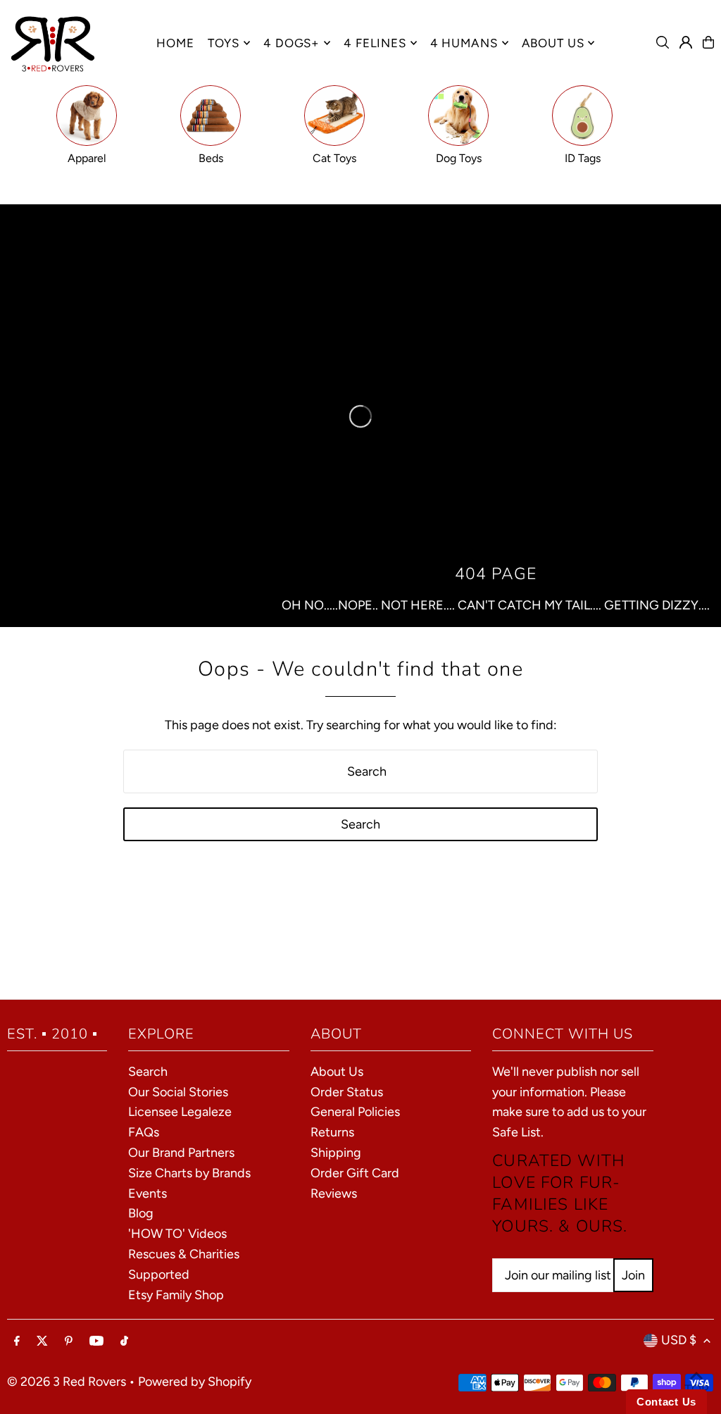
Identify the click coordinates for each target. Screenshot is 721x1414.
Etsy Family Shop (176, 1295)
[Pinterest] (69, 1341)
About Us (337, 1071)
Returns (332, 1132)
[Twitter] (42, 1341)
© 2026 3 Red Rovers (66, 1381)
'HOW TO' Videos (177, 1233)
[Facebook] (17, 1341)
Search (148, 1071)
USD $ (678, 1340)
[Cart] (708, 42)
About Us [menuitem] (553, 43)
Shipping (336, 1152)
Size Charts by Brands (189, 1173)
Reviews (334, 1193)
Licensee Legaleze (180, 1112)
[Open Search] (662, 42)
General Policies (355, 1112)
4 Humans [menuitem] (464, 43)
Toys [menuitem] (223, 43)
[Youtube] (96, 1341)
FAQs (143, 1132)
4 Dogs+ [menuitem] (291, 43)
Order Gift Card (355, 1173)
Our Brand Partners (181, 1152)
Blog (140, 1213)
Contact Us (666, 1402)
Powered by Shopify (194, 1381)
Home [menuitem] (175, 43)
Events (147, 1193)
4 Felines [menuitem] (375, 43)
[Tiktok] (124, 1341)
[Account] (685, 42)
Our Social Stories (178, 1092)
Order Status (347, 1092)
